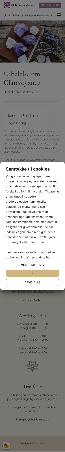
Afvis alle (33, 282)
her (48, 257)
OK (32, 273)
